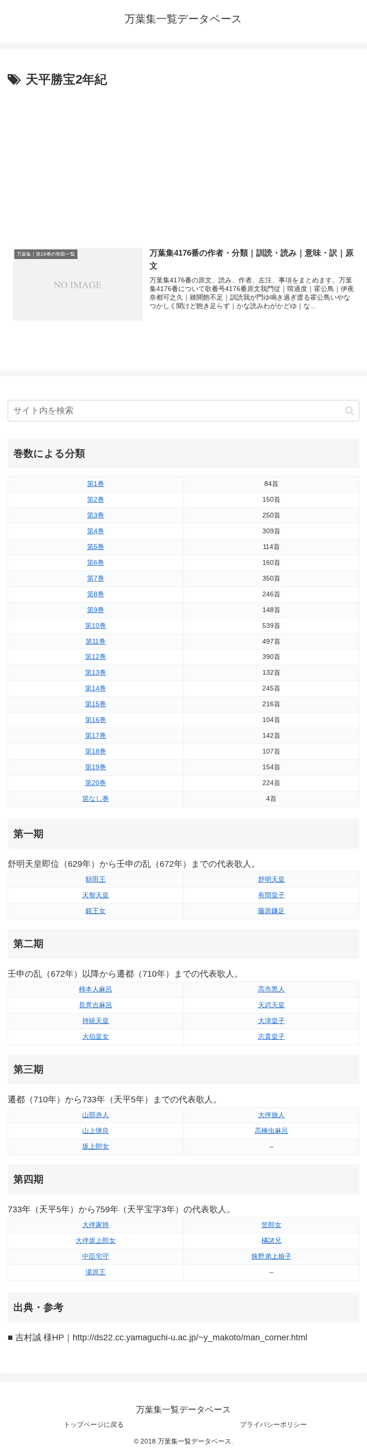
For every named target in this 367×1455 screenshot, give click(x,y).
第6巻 (95, 562)
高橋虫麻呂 (271, 1130)
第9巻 (95, 610)
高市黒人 (271, 989)
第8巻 (95, 594)
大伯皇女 (95, 1036)
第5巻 (95, 546)
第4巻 (95, 531)
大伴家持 (95, 1225)
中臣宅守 (95, 1256)
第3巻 (95, 515)
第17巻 (95, 735)
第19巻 (95, 767)
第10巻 (95, 625)
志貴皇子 (271, 1036)
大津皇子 (271, 1020)
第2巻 (95, 499)
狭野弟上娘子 (271, 1256)
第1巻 (95, 483)
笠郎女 (271, 1225)
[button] (349, 410)
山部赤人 (95, 1115)
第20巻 (95, 783)
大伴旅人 (271, 1115)
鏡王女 (96, 911)
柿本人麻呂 (95, 989)
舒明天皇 (271, 879)
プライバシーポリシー (273, 1424)
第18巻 (95, 751)
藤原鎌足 (271, 911)
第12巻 (95, 656)
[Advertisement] (183, 162)
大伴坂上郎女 (96, 1240)
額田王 (96, 879)
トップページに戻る (94, 1424)
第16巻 (95, 719)
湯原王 (96, 1272)
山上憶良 (95, 1130)
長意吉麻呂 (95, 1005)
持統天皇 (95, 1020)
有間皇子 (271, 895)
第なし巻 (95, 798)
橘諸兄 (271, 1240)
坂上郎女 (95, 1146)
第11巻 (96, 641)
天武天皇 (271, 1005)
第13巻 (95, 672)
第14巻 (95, 688)
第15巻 (95, 704)
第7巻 (95, 578)
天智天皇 (95, 895)
